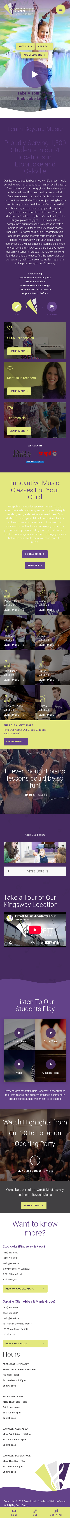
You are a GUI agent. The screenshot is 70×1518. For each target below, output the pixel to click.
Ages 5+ (42, 46)
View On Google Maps (19, 1288)
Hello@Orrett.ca (11, 1263)
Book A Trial (33, 554)
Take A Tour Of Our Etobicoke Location (35, 96)
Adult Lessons (33, 55)
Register (33, 565)
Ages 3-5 (24, 46)
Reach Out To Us (16, 1343)
